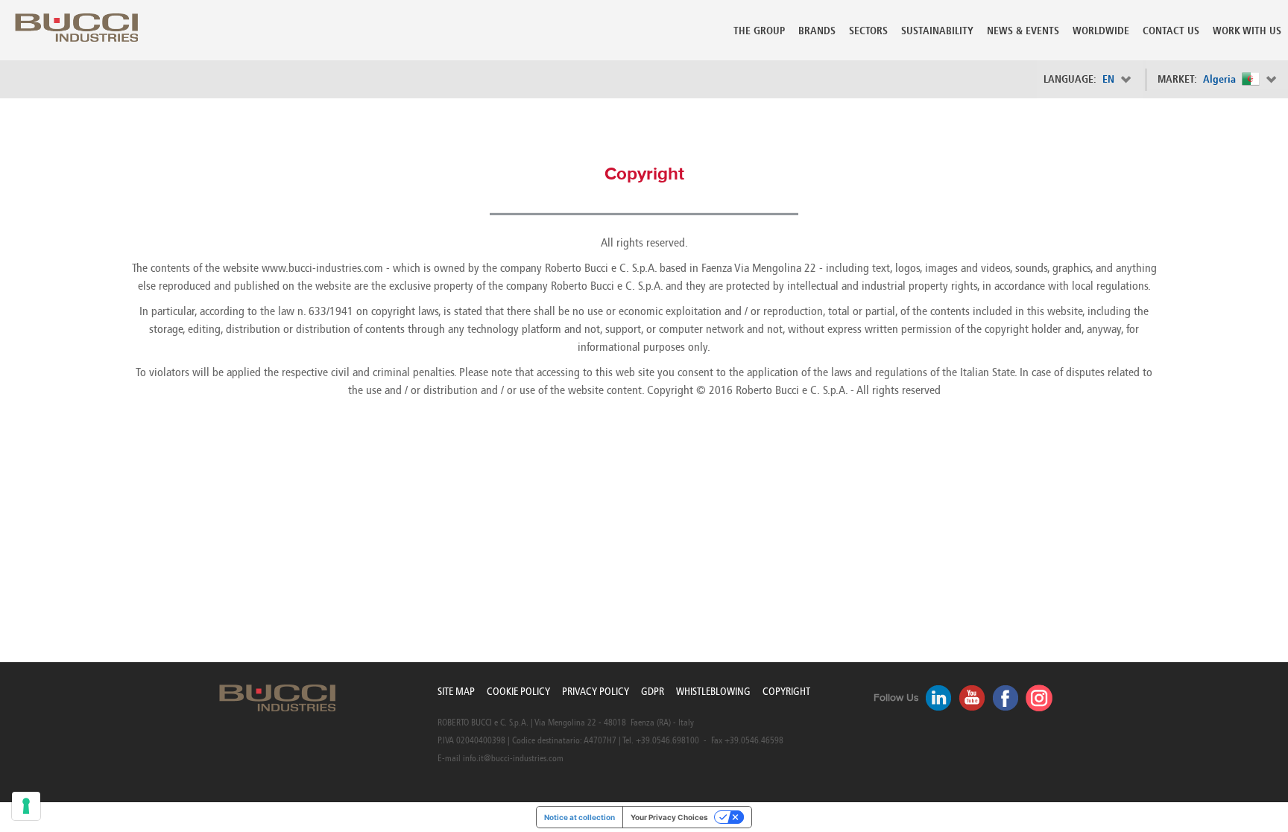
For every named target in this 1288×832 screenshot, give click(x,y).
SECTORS (868, 31)
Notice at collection (579, 817)
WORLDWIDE (1101, 31)
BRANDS (817, 31)
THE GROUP (759, 31)
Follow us (896, 698)
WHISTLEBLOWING (713, 691)
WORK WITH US (1247, 31)
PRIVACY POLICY (595, 691)
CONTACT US (1171, 31)
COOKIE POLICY (518, 691)
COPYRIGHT (786, 691)
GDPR (652, 691)
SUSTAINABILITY (937, 31)
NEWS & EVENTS (1023, 31)
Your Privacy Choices (669, 817)
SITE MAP (456, 691)
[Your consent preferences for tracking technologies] (26, 806)
